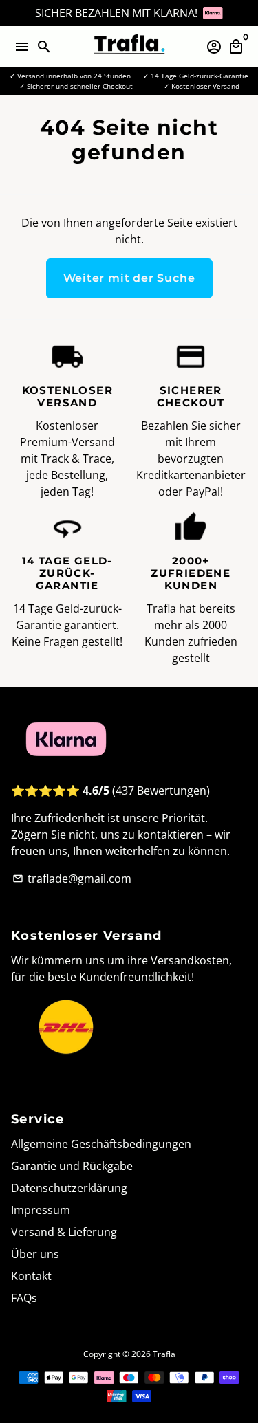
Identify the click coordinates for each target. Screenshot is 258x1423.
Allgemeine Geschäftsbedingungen (101, 1143)
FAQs (24, 1297)
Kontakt (31, 1275)
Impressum (40, 1209)
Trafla (164, 1354)
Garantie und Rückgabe (72, 1165)
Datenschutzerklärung (69, 1187)
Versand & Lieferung (64, 1231)
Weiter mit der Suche (129, 278)
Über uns (35, 1253)
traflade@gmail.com (71, 878)
